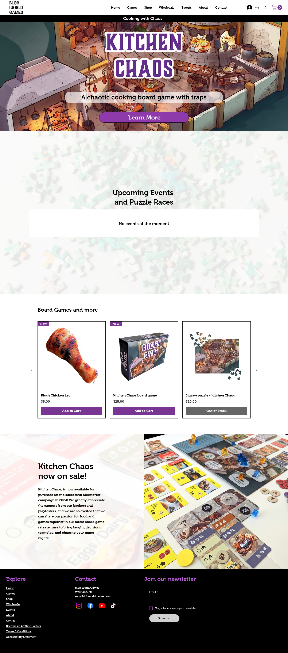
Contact (11, 620)
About (10, 615)
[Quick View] (216, 356)
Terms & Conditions (18, 631)
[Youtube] (102, 606)
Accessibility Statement (21, 636)
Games (10, 593)
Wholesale (13, 604)
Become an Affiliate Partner (23, 626)
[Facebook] (90, 606)
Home (10, 588)
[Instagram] (79, 606)
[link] (277, 7)
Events (10, 609)
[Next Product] (256, 369)
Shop (9, 598)
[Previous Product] (31, 369)
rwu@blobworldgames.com (92, 596)
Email (153, 592)
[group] (144, 370)
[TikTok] (113, 606)
